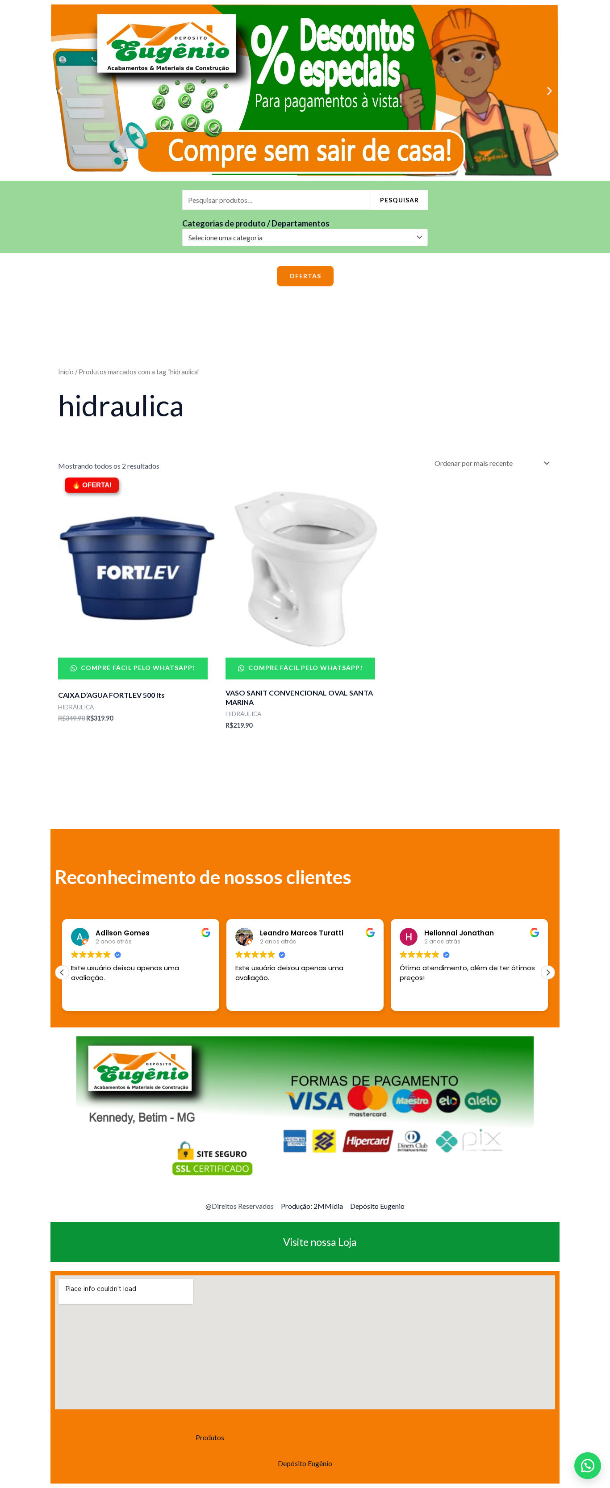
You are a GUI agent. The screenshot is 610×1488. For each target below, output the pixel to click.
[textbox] (300, 238)
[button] (60, 90)
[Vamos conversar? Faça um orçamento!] (587, 1465)
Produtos (210, 1437)
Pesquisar (399, 200)
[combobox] (305, 238)
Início (66, 372)
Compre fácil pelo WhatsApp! (137, 667)
